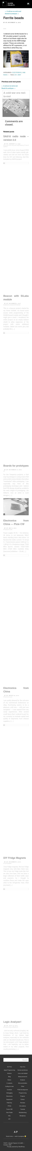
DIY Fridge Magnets (14, 858)
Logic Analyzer (9, 1027)
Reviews (22, 1103)
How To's (22, 1067)
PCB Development (22, 1089)
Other (22, 1086)
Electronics (17, 72)
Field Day (9, 1103)
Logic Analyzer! (12, 1021)
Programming (22, 1093)
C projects (9, 1083)
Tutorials (22, 1109)
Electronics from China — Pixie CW (16, 522)
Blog (9, 1076)
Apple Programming (9, 1070)
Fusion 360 (9, 1109)
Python (23, 1099)
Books (9, 1080)
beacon (12, 304)
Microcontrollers (22, 1083)
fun (6, 863)
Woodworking (22, 1112)
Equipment (9, 1099)
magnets (9, 863)
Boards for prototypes (12, 13)
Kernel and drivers (23, 1070)
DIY (16, 75)
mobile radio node (9, 145)
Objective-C (15, 1027)
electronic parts (9, 529)
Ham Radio (9, 1112)
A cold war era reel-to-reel (13, 11)
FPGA (9, 1106)
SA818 (6, 146)
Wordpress (23, 1116)
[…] (13, 329)
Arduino (9, 1073)
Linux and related (22, 1073)
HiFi (9, 1119)
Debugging (9, 1093)
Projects (22, 1096)
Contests (9, 1089)
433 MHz (5, 304)
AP (16, 1132)
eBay (19, 75)
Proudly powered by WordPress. (16, 1146)
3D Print (9, 1067)
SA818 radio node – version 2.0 (16, 138)
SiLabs (18, 304)
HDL (9, 1116)
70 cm (9, 304)
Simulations (22, 1106)
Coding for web (9, 1086)
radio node (16, 145)
